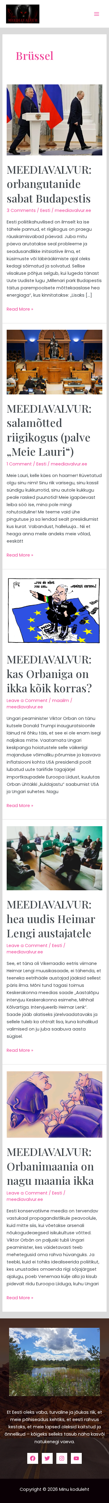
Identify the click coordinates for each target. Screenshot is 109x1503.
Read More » (20, 308)
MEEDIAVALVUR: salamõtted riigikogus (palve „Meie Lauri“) (49, 429)
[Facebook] (32, 1458)
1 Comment (19, 464)
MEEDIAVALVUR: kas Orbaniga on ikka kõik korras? (49, 673)
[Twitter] (47, 1458)
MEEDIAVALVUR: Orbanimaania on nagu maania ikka (50, 1166)
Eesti (45, 210)
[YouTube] (76, 1458)
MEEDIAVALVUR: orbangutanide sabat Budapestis (49, 183)
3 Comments (21, 210)
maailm (60, 700)
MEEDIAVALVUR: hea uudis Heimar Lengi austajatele (51, 918)
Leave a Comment (27, 700)
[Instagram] (61, 1458)
